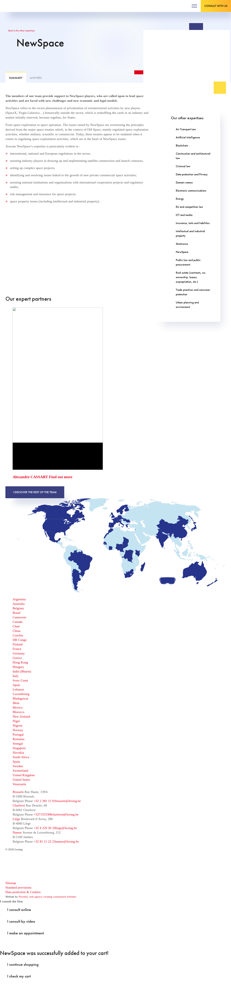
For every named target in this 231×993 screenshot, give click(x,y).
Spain (16, 761)
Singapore (19, 748)
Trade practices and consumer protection (193, 292)
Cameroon (19, 617)
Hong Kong (20, 662)
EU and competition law (189, 207)
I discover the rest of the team (35, 492)
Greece (17, 658)
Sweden (18, 766)
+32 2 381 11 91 (44, 801)
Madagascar (20, 698)
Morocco (18, 712)
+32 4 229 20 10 (44, 828)
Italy (16, 676)
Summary (16, 78)
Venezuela (19, 784)
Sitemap (10, 883)
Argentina (19, 599)
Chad (16, 626)
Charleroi (19, 805)
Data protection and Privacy (192, 174)
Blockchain (182, 145)
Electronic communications (191, 190)
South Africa (21, 757)
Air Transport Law (186, 129)
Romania (18, 739)
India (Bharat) (22, 671)
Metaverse (182, 244)
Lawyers (36, 78)
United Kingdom (24, 775)
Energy (180, 199)
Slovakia (18, 752)
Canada (17, 622)
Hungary (18, 667)
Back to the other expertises (21, 30)
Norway (18, 730)
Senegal (18, 743)
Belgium (18, 608)
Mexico (18, 707)
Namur (17, 832)
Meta (16, 703)
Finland (18, 644)
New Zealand (21, 716)
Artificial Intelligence (188, 137)
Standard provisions (18, 887)
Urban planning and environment (187, 305)
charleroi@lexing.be (65, 814)
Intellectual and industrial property (190, 233)
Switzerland (20, 770)
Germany (19, 653)
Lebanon (18, 689)
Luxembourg (21, 694)
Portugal (18, 734)
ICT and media (184, 215)
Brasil (16, 613)
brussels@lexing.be (68, 801)
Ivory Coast (20, 680)
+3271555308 (43, 814)
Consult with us (215, 6)
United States (21, 779)
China (16, 631)
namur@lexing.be (67, 841)
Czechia (18, 635)
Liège (16, 819)
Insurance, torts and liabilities (193, 223)
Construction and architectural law (193, 156)
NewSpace (182, 252)
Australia (19, 604)
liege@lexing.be (66, 828)
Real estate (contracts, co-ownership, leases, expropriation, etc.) (191, 277)
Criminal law (183, 166)
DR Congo (20, 640)
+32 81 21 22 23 (44, 841)
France (17, 649)
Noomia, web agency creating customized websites (47, 896)
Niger (16, 721)
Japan (16, 685)
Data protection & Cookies (23, 892)
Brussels (18, 792)
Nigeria (17, 725)
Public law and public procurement (188, 262)
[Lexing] (14, 6)
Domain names (184, 182)
